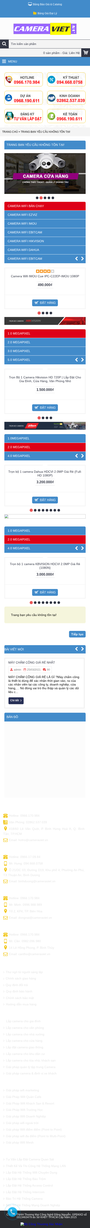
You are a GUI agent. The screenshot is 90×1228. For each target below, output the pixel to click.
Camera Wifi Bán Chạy (26, 206)
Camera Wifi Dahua (23, 250)
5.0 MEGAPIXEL (19, 440)
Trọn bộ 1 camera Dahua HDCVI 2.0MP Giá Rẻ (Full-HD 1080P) (45, 714)
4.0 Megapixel (19, 789)
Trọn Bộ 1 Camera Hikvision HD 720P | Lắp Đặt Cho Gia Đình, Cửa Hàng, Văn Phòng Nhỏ (45, 539)
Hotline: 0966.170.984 (24, 1136)
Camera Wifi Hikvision (26, 241)
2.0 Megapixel (19, 780)
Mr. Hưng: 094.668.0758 (26, 1184)
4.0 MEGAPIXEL (19, 616)
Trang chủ (10, 131)
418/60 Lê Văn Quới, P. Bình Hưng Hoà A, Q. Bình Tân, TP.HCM (44, 1152)
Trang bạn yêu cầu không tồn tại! (45, 131)
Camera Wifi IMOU (22, 223)
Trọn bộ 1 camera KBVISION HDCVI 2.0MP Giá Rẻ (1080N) (45, 887)
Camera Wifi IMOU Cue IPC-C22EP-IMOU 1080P (45, 356)
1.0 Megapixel (19, 771)
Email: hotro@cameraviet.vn (28, 1161)
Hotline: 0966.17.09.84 (24, 1178)
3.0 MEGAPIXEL (19, 431)
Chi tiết (14, 1021)
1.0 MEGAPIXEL (19, 413)
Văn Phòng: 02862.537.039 (28, 1143)
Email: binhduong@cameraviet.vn (32, 1202)
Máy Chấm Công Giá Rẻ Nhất (31, 983)
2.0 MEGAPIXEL (19, 422)
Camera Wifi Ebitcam (25, 232)
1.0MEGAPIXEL (18, 599)
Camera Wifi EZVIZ (22, 215)
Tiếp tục (77, 955)
